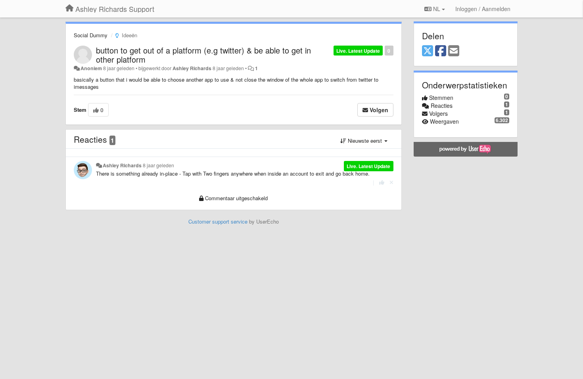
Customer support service (217, 221)
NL (436, 9)
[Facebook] (440, 51)
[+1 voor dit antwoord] (381, 182)
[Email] (453, 51)
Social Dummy (90, 35)
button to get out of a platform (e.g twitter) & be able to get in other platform (203, 54)
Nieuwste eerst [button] (365, 140)
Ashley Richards (192, 68)
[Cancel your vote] (391, 182)
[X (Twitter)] (427, 51)
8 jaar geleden (158, 165)
